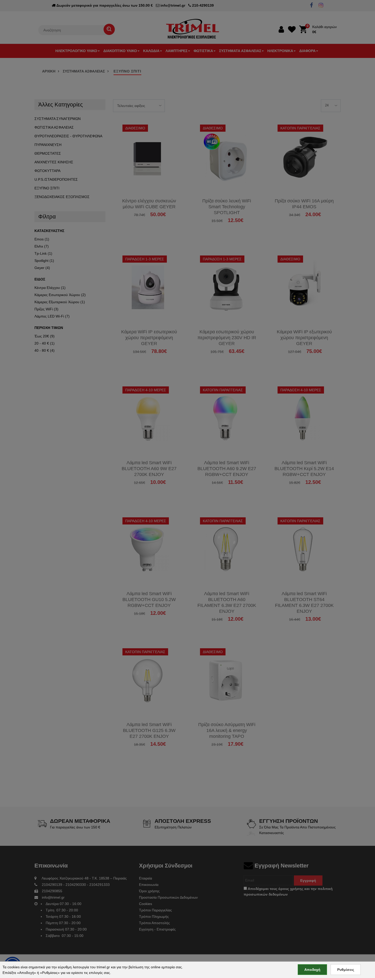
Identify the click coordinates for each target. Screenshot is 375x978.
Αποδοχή (312, 970)
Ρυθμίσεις (345, 970)
